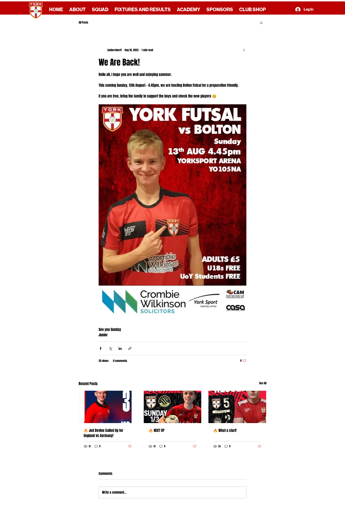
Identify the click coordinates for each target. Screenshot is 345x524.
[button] (219, 10)
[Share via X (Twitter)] (110, 348)
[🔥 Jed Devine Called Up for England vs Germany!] (108, 407)
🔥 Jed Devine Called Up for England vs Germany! (103, 433)
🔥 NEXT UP (157, 430)
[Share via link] (130, 348)
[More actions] (244, 50)
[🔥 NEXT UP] (172, 407)
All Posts (83, 23)
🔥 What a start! (225, 430)
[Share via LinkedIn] (120, 348)
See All (262, 383)
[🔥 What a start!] (237, 407)
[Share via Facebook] (100, 348)
